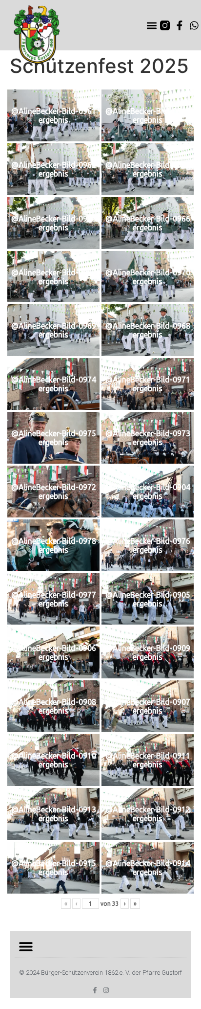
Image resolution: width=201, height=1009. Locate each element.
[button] (152, 25)
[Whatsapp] (194, 25)
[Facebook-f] (179, 25)
